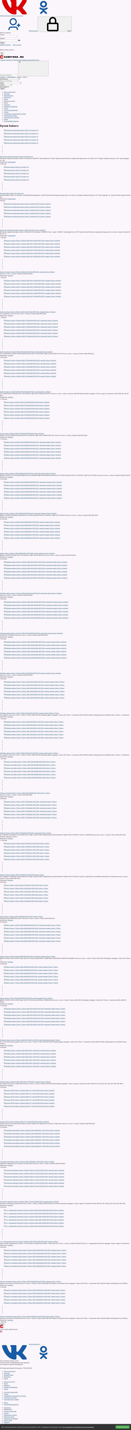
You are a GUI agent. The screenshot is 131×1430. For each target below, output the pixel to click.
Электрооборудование (11, 121)
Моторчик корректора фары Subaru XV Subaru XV (16, 156)
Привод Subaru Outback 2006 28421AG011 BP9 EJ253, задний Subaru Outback (25, 1082)
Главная (2, 60)
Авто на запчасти (9, 92)
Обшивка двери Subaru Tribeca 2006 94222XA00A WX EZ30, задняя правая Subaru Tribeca (29, 713)
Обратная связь (9, 1417)
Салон (6, 108)
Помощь (6, 1422)
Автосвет (7, 94)
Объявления (17, 60)
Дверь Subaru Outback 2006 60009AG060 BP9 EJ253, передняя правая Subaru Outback (28, 513)
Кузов (19, 77)
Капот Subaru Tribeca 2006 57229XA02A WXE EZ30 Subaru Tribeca (21, 916)
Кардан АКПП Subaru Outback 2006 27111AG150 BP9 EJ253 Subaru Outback (24, 1122)
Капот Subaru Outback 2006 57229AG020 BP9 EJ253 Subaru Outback (22, 433)
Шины (6, 119)
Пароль (2, 38)
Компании (9, 60)
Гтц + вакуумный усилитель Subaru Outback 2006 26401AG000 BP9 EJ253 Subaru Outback (29, 1241)
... (4, 1324)
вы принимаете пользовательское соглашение (78, 1427)
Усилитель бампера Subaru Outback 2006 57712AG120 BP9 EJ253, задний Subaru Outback (29, 1202)
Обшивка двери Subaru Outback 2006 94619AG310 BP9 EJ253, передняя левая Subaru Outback (31, 593)
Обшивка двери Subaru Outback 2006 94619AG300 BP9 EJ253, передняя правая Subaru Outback (31, 633)
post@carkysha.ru (34, 1344)
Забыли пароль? (5, 45)
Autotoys (10, 275)
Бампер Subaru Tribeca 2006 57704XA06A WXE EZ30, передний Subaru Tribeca (25, 833)
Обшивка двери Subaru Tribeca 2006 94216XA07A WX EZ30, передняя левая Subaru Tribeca (30, 1040)
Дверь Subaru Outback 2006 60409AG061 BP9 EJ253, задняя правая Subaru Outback (27, 553)
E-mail (2, 35)
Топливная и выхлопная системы (15, 114)
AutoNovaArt (11, 162)
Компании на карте (10, 1415)
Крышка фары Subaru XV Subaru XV (11, 193)
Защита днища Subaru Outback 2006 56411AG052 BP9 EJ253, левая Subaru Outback (27, 272)
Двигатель (7, 97)
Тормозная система (10, 116)
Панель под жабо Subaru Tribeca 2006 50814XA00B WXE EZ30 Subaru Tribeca (25, 793)
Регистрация (17, 45)
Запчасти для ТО (9, 101)
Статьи (37, 60)
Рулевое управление (10, 106)
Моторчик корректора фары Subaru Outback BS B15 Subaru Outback (22, 230)
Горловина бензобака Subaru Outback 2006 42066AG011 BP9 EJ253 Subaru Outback (27, 1162)
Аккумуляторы (8, 96)
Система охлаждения (11, 110)
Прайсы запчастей (28, 60)
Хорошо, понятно (122, 1427)
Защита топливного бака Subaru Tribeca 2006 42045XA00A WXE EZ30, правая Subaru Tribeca (30, 1281)
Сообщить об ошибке (11, 1419)
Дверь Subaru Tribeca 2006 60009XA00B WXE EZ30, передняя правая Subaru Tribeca (27, 956)
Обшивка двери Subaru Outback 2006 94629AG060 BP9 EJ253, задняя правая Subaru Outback (30, 673)
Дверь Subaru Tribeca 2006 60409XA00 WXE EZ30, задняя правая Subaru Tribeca (26, 998)
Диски (6, 99)
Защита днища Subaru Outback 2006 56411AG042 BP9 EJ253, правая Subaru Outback (28, 312)
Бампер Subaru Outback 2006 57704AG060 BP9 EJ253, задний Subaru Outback (25, 392)
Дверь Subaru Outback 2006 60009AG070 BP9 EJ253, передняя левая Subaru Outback (28, 473)
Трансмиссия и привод (11, 117)
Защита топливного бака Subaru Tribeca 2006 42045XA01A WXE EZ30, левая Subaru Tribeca (30, 1316)
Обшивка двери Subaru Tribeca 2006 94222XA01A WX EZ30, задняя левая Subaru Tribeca (29, 753)
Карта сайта (8, 1420)
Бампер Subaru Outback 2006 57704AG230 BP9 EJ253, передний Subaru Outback (26, 352)
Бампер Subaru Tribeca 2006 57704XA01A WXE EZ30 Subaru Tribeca (22, 875)
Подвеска (7, 105)
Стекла (6, 112)
